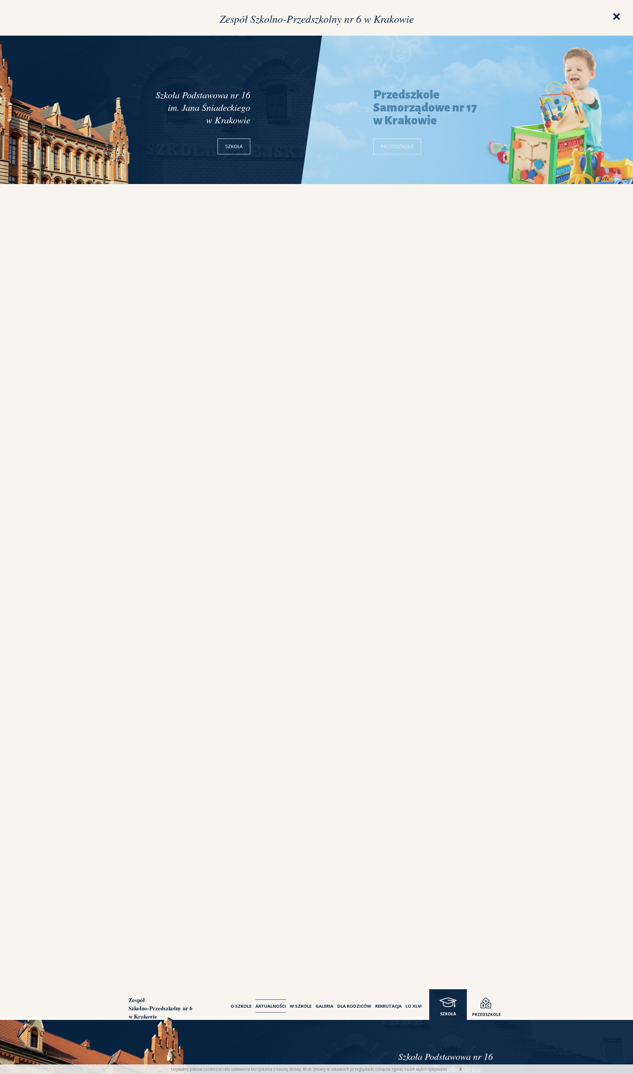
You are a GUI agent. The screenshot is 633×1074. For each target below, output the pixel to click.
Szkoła (233, 146)
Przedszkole (397, 146)
